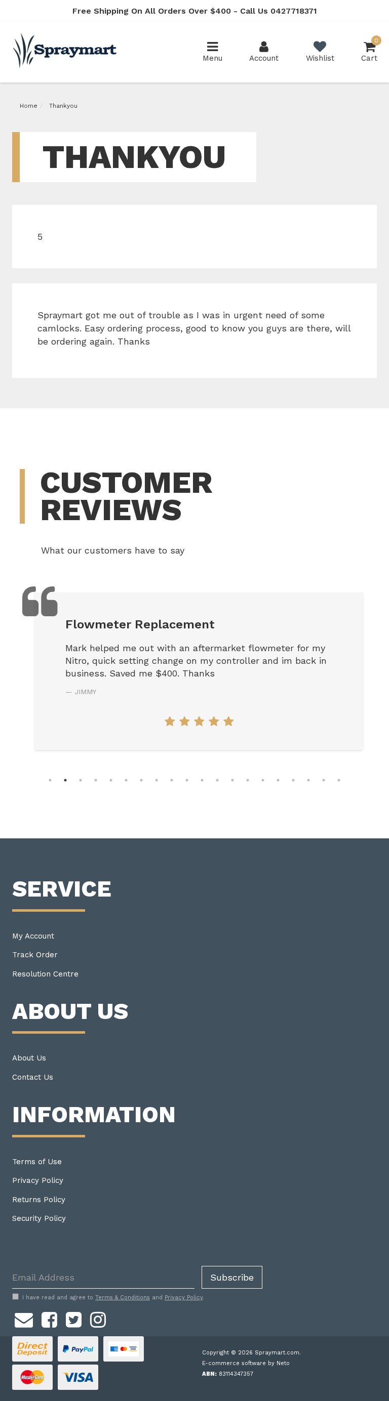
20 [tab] (339, 780)
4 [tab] (96, 780)
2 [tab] (65, 780)
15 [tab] (263, 780)
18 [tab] (308, 780)
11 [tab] (202, 780)
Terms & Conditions (122, 1297)
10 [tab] (187, 780)
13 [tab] (232, 780)
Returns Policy (38, 1199)
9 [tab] (172, 780)
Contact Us (32, 1077)
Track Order (35, 954)
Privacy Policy (37, 1180)
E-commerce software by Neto (246, 1363)
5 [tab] (111, 780)
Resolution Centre (45, 974)
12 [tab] (217, 780)
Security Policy (39, 1218)
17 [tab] (293, 780)
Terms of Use (37, 1161)
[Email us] (24, 1318)
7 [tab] (141, 780)
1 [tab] (50, 780)
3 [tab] (80, 780)
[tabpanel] (199, 671)
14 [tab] (248, 780)
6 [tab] (126, 780)
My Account (33, 936)
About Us (29, 1058)
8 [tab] (156, 780)
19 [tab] (324, 780)
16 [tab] (278, 780)
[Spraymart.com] (66, 51)
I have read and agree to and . (113, 1297)
